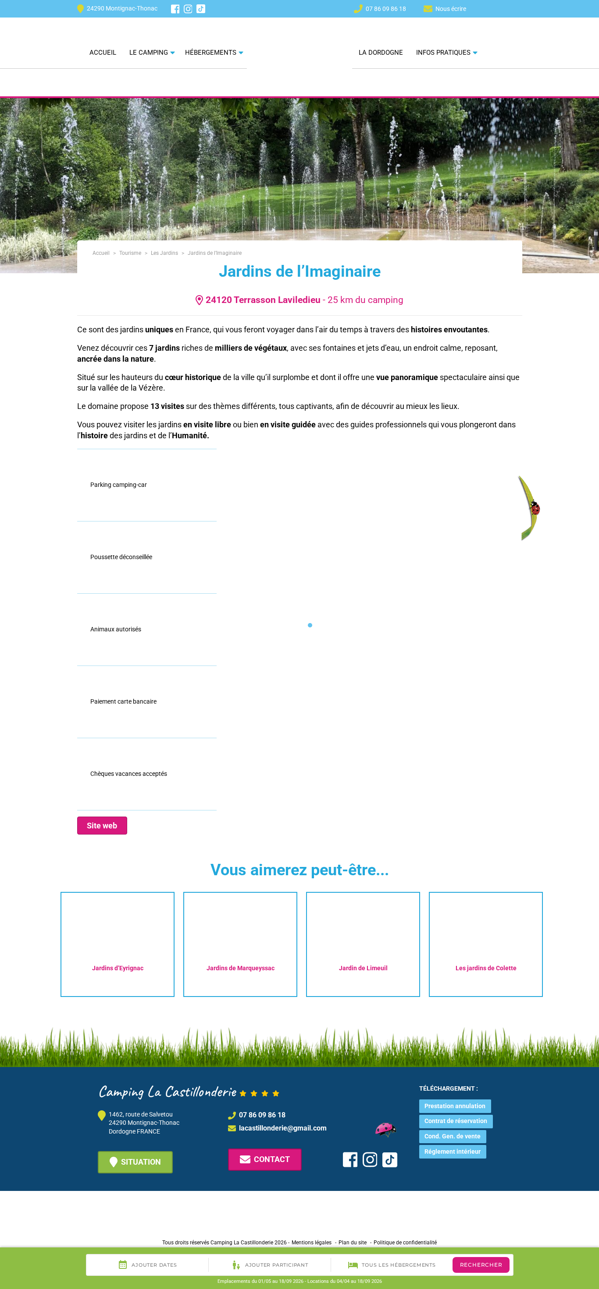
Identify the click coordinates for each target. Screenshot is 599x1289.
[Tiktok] (200, 8)
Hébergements (210, 52)
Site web (102, 825)
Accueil (102, 52)
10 (428, 625)
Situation (141, 1161)
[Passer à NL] (485, 8)
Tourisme (130, 253)
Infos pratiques (443, 52)
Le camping (148, 52)
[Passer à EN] (501, 8)
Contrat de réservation (455, 1120)
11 (441, 625)
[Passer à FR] (517, 8)
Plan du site (353, 1243)
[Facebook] (175, 9)
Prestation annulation (454, 1105)
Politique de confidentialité (405, 1243)
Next (561, 942)
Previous (42, 942)
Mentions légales (312, 1243)
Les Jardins (164, 253)
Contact (272, 1159)
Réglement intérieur (452, 1151)
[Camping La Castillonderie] (299, 38)
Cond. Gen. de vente (452, 1136)
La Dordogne (381, 52)
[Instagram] (188, 9)
